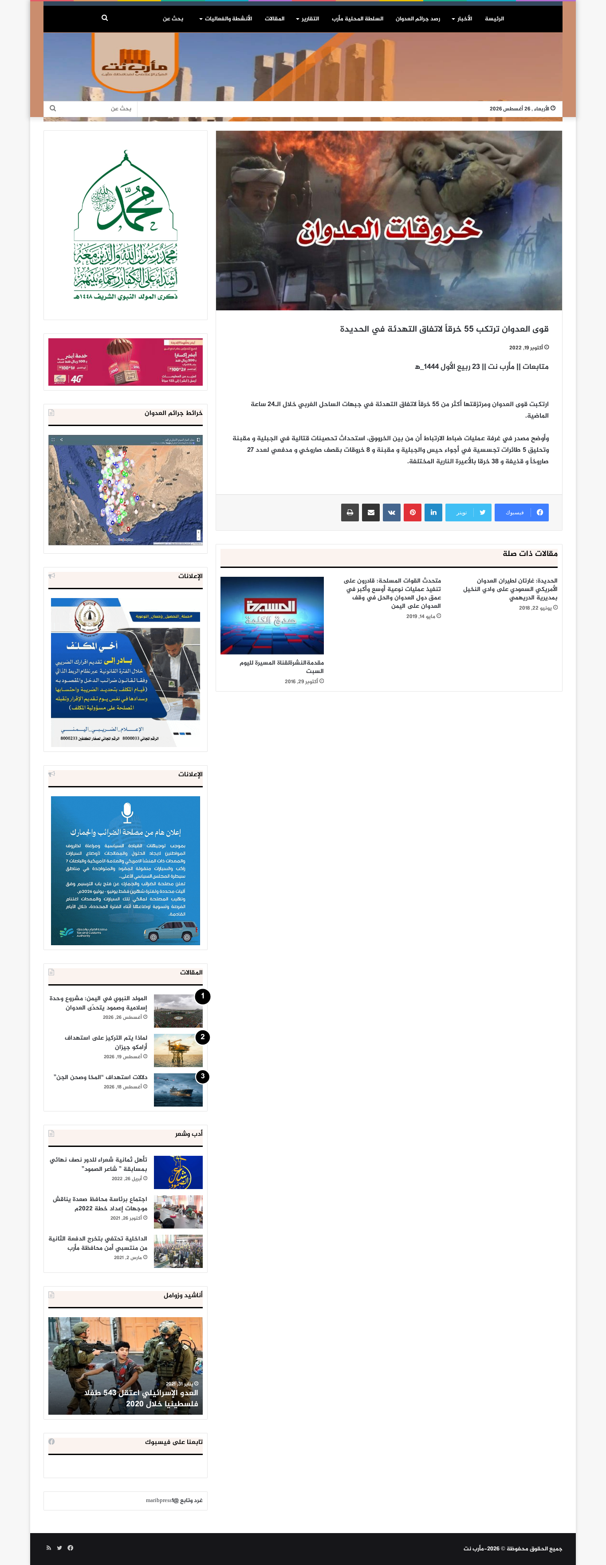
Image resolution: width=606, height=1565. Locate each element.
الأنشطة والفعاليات (228, 19)
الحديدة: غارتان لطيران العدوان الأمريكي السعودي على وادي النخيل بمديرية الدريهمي (510, 589)
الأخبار (464, 19)
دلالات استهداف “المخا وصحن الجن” (100, 1077)
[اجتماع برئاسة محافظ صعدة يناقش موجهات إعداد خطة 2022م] (178, 1212)
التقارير (310, 19)
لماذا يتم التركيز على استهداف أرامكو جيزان (106, 1042)
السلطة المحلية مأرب (357, 19)
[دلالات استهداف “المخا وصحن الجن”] (178, 1090)
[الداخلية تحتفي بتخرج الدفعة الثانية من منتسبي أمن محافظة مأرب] (178, 1251)
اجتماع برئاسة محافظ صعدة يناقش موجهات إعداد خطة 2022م (100, 1204)
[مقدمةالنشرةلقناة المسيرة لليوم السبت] (272, 615)
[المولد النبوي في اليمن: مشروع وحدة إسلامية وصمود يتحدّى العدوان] (178, 1011)
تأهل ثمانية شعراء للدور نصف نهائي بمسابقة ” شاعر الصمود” (98, 1164)
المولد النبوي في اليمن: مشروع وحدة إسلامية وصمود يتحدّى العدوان (98, 1003)
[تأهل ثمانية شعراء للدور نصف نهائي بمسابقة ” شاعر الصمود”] (178, 1172)
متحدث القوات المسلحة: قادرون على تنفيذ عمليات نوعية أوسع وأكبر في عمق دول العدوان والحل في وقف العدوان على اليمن (392, 593)
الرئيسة (494, 19)
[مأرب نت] (303, 77)
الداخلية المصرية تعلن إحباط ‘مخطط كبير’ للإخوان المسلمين (126, 1399)
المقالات (274, 19)
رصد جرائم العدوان (418, 19)
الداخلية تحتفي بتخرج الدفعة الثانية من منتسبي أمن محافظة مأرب (97, 1243)
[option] (125, 1366)
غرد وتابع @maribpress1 (174, 1501)
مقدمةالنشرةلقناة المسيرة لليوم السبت (282, 667)
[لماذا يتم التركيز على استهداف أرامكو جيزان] (178, 1050)
